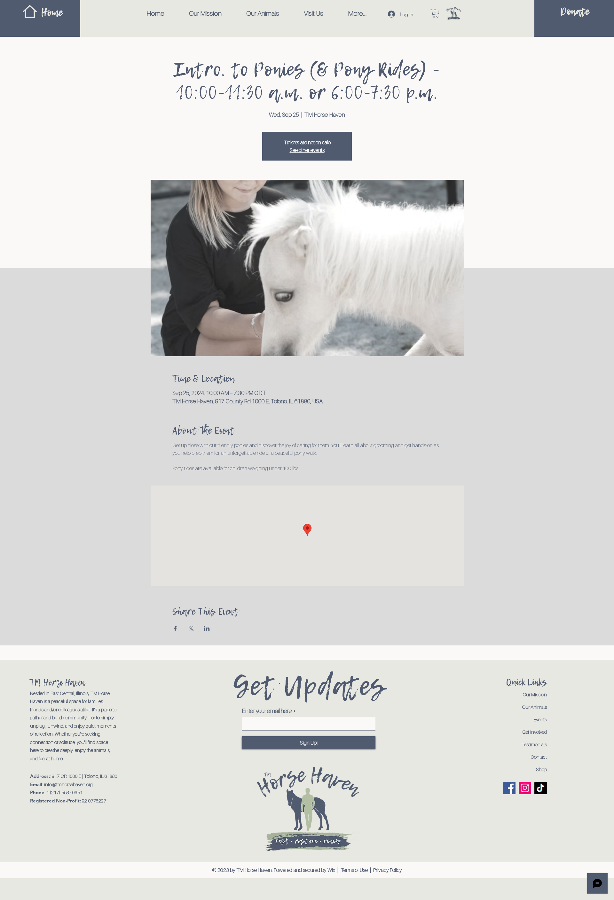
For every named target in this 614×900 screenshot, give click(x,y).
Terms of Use (354, 870)
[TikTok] (540, 788)
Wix (331, 870)
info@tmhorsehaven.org (68, 784)
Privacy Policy (387, 870)
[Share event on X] (191, 628)
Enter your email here (267, 711)
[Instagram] (525, 788)
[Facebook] (509, 788)
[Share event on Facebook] (175, 628)
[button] (435, 13)
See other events (307, 150)
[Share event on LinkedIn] (207, 628)
